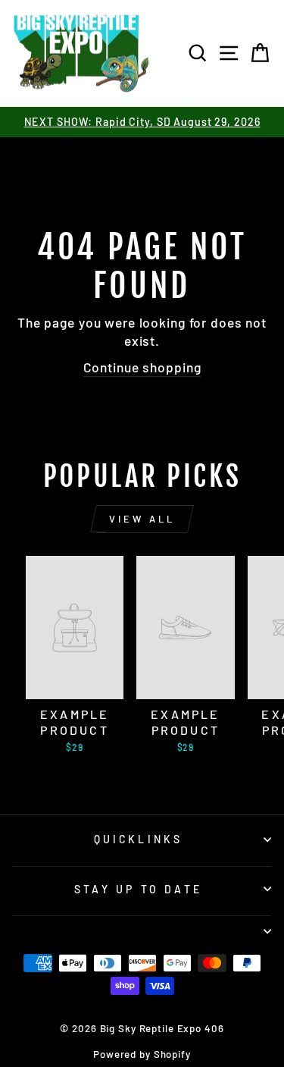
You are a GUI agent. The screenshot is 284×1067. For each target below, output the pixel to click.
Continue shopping (142, 367)
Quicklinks (138, 839)
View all (141, 519)
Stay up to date (138, 889)
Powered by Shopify (142, 1054)
